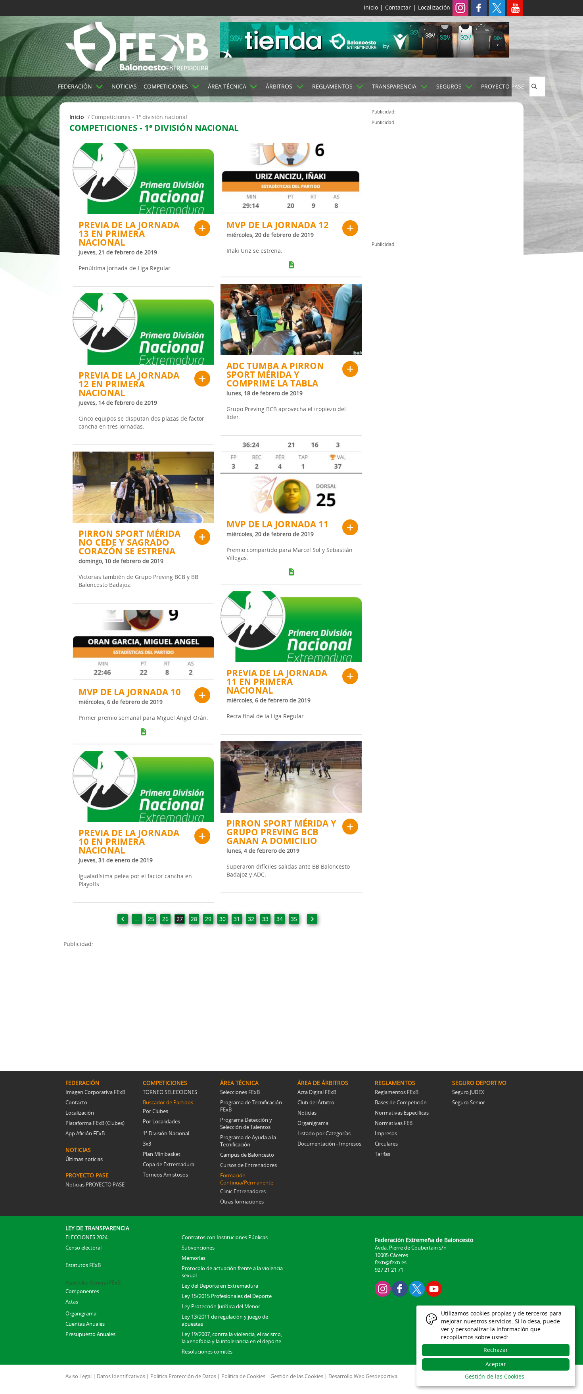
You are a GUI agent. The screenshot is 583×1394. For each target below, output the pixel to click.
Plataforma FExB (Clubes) (95, 1123)
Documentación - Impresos (329, 1143)
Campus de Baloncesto (247, 1154)
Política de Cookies (243, 1376)
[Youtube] (515, 7)
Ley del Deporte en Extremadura (220, 1285)
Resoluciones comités (207, 1351)
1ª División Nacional (166, 1133)
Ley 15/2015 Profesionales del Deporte (227, 1296)
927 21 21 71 (389, 1269)
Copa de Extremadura (168, 1164)
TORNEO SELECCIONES (170, 1092)
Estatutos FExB (83, 1265)
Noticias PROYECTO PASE (95, 1184)
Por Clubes (155, 1111)
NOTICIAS (124, 86)
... (136, 919)
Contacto (76, 1102)
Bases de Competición (401, 1102)
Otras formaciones (242, 1201)
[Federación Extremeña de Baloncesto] (136, 44)
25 (151, 919)
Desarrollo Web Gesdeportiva (362, 1376)
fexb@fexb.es (391, 1262)
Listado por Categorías (324, 1133)
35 (294, 919)
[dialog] (495, 1346)
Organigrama (312, 1123)
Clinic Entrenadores (243, 1191)
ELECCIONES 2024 (86, 1237)
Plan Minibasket (161, 1154)
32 (251, 919)
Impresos (386, 1133)
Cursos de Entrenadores (248, 1165)
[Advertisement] (217, 1003)
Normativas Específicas (402, 1112)
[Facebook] (479, 7)
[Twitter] (497, 7)
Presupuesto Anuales (90, 1334)
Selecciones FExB (240, 1092)
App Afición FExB (85, 1133)
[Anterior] (122, 919)
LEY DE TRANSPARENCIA (97, 1228)
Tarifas (382, 1154)
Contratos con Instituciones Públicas (225, 1237)
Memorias (193, 1257)
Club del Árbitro (315, 1102)
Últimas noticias (84, 1159)
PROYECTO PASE (502, 86)
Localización (434, 7)
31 (237, 919)
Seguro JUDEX (468, 1092)
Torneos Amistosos (165, 1174)
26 (165, 919)
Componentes (82, 1291)
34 (279, 919)
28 (194, 919)
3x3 (147, 1143)
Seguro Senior (468, 1102)
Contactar (398, 7)
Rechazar (495, 1350)
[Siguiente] (312, 919)
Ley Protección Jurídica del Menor (221, 1306)
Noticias (306, 1112)
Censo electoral (83, 1247)
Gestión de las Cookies (296, 1376)
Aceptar (495, 1364)
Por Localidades (161, 1121)
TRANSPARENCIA (394, 86)
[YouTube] (434, 1288)
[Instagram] (460, 7)
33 (265, 919)
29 (208, 919)
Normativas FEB (393, 1123)
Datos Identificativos (121, 1376)
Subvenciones (198, 1247)
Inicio (371, 7)
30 (222, 919)
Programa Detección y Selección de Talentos (246, 1123)
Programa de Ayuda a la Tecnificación (248, 1141)
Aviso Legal (78, 1376)
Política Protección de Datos (183, 1376)
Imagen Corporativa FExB (95, 1092)
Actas (71, 1301)
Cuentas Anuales (85, 1323)
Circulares (386, 1143)
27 (179, 919)
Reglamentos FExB (396, 1092)
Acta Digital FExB (316, 1092)
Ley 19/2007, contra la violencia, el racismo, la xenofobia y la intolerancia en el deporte (232, 1338)
